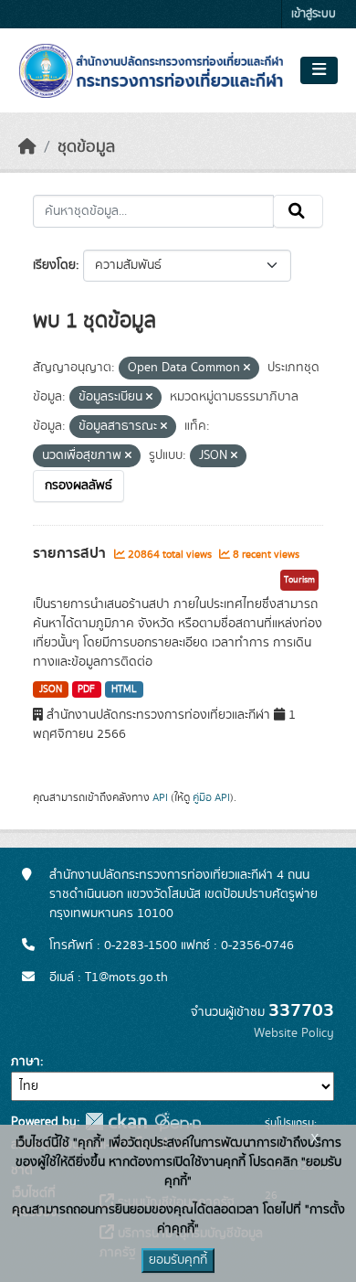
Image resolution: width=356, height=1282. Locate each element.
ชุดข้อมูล (86, 147)
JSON (50, 689)
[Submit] (298, 211)
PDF (86, 689)
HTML (124, 689)
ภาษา (25, 1061)
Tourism (299, 579)
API (160, 797)
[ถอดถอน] (247, 368)
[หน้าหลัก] (27, 147)
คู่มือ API (211, 797)
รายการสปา (71, 553)
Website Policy (294, 1033)
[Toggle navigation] (319, 70)
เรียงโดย (54, 265)
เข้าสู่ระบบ (313, 14)
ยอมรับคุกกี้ (178, 1260)
